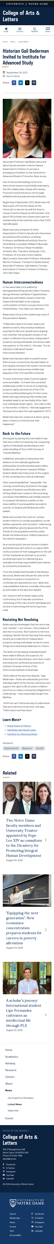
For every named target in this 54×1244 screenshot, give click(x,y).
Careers (10, 1076)
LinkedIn (10, 1178)
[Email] (34, 82)
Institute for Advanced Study (22, 734)
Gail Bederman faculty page (21, 730)
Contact (20, 31)
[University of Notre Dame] (27, 1203)
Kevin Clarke (13, 76)
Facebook (10, 1164)
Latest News (23, 42)
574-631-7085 (15, 1155)
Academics (11, 1056)
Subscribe (13, 1110)
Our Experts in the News (21, 1098)
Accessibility (15, 1235)
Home (6, 31)
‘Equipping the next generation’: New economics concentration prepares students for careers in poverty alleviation (24, 927)
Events (9, 1118)
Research (27, 748)
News (13, 42)
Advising (10, 1063)
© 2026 (6, 1184)
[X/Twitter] (27, 82)
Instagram (11, 1171)
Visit (12, 1231)
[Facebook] (14, 82)
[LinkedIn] (20, 82)
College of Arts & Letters (21, 16)
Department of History (19, 726)
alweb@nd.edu (9, 1159)
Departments (11, 748)
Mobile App (15, 1218)
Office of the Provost (16, 1131)
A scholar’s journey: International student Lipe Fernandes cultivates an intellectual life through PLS (23, 1013)
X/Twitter (10, 1168)
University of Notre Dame (27, 4)
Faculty (39, 748)
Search (34, 31)
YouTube (10, 1175)
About (8, 1083)
